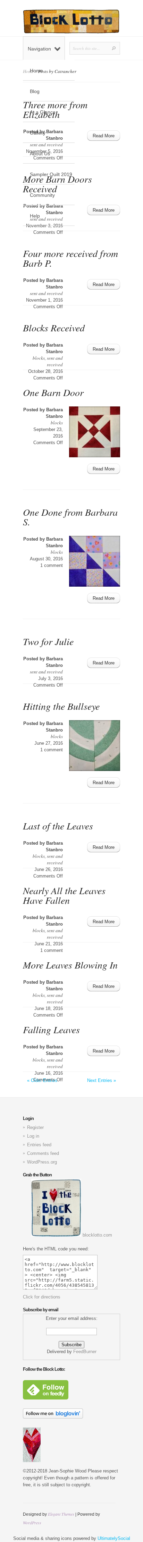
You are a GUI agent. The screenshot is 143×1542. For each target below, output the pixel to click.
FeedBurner (84, 1351)
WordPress (32, 1522)
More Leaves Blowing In (70, 964)
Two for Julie (48, 641)
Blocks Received (54, 327)
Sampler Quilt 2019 (51, 174)
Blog (35, 91)
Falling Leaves (51, 1029)
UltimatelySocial (114, 1538)
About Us (40, 153)
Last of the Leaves (58, 825)
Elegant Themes (61, 1514)
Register (35, 1127)
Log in (33, 1136)
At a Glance (43, 112)
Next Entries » (101, 1080)
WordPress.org (42, 1162)
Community (42, 195)
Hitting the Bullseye (61, 706)
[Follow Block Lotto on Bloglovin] (53, 1417)
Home (36, 70)
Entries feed (39, 1144)
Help (35, 216)
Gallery (37, 133)
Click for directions (41, 1297)
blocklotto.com (96, 1235)
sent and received (46, 293)
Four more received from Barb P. (70, 258)
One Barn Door (53, 392)
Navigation (39, 49)
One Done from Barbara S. (70, 516)
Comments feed (43, 1153)
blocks (39, 358)
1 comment (51, 565)
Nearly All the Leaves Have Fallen (64, 895)
